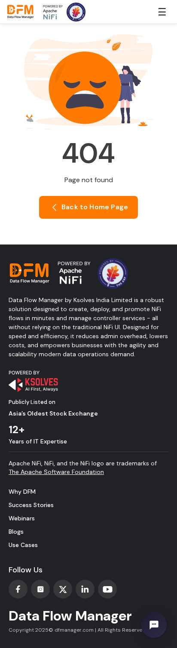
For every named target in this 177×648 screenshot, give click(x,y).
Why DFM (22, 491)
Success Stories (31, 505)
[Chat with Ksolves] (154, 625)
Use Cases (23, 545)
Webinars (22, 518)
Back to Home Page (94, 206)
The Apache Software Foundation (56, 472)
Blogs (16, 531)
